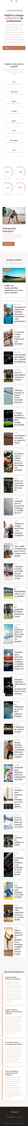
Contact (19, 1117)
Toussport (14, 1112)
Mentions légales (11, 1117)
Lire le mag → (9, 244)
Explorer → (8, 48)
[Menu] (16, 1)
